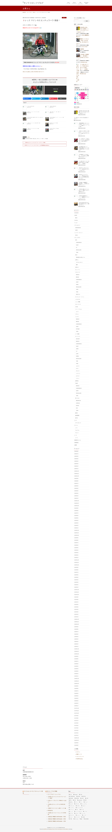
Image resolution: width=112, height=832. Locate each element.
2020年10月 (76, 624)
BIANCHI (77, 274)
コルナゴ (83, 805)
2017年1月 (76, 735)
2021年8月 (76, 599)
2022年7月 (76, 572)
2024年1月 (76, 527)
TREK (31, 138)
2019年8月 (76, 658)
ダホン (77, 809)
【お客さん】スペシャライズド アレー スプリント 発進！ (35, 142)
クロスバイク (77, 272)
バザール (76, 314)
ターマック (72, 809)
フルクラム (77, 430)
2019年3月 (76, 671)
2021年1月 (76, 616)
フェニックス (83, 813)
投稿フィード (79, 754)
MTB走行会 (50, 810)
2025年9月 (76, 478)
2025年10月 (76, 476)
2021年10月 (76, 594)
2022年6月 (76, 574)
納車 (77, 264)
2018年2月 (76, 703)
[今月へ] (86, 88)
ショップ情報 (77, 301)
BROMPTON (78, 400)
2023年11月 (76, 532)
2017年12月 (76, 708)
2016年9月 (76, 742)
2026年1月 (76, 468)
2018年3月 (76, 700)
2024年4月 (76, 520)
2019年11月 (76, 651)
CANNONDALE (78, 227)
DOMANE (71, 798)
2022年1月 (76, 587)
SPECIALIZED (78, 249)
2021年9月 (76, 597)
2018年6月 (76, 693)
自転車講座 (77, 415)
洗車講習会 (76, 442)
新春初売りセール (77, 440)
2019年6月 (76, 663)
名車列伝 (76, 380)
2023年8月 (76, 540)
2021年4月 (76, 609)
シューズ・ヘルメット (78, 232)
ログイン (78, 751)
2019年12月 (76, 648)
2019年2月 (76, 673)
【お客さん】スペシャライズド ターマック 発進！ (33, 128)
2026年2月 (76, 466)
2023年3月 (76, 552)
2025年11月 (76, 473)
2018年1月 (76, 705)
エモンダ (71, 803)
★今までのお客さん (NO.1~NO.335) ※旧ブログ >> (33, 71)
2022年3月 (76, 582)
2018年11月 (76, 681)
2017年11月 (76, 710)
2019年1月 (76, 676)
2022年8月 (76, 569)
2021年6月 (76, 604)
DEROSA (84, 796)
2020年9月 (76, 626)
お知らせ (76, 267)
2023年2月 (76, 555)
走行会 (76, 417)
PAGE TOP (108, 806)
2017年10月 (76, 713)
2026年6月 (76, 456)
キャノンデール (84, 803)
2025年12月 (76, 471)
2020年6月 (76, 634)
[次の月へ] (88, 88)
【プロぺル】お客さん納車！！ (31, 106)
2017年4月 (76, 727)
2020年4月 (76, 639)
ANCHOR (78, 338)
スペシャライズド (80, 807)
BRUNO (77, 277)
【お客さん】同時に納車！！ (53, 106)
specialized (80, 800)
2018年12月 (76, 678)
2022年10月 (76, 564)
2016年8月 (76, 745)
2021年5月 (76, 606)
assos (71, 794)
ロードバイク (77, 336)
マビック (76, 432)
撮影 (47, 138)
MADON (27, 138)
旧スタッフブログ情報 (52, 791)
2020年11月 (76, 621)
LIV (76, 351)
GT (76, 247)
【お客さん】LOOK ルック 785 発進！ (54, 128)
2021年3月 (76, 611)
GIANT (77, 326)
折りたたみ (85, 62)
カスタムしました (79, 262)
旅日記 (76, 412)
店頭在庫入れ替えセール (80, 257)
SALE (83, 35)
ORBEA (77, 356)
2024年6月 (76, 515)
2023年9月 (76, 537)
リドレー (77, 378)
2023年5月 (76, 547)
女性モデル (78, 294)
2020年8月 (76, 629)
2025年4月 (76, 490)
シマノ (76, 427)
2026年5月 (76, 458)
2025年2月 (76, 495)
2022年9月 (76, 567)
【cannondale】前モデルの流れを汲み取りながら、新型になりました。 (84, 203)
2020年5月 (76, 636)
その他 (76, 306)
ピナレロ (77, 375)
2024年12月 (76, 500)
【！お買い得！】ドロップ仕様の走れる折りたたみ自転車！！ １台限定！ (84, 162)
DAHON (77, 405)
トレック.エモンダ (78, 811)
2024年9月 (76, 508)
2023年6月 (76, 545)
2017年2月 (76, 732)
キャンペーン (77, 269)
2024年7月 (76, 513)
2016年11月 (76, 740)
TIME (77, 361)
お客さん (64, 17)
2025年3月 (76, 493)
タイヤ (77, 311)
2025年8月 (76, 480)
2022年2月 (76, 584)
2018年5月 (76, 695)
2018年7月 (76, 690)
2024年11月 (76, 503)
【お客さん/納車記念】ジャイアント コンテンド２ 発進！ (57, 117)
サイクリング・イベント (79, 296)
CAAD (81, 794)
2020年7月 (76, 631)
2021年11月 (76, 592)
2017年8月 (76, 718)
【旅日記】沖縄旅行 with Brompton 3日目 (57, 816)
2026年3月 (76, 463)
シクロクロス (77, 299)
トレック (39, 138)
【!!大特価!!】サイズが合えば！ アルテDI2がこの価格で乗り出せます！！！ (84, 155)
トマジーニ (78, 373)
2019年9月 (76, 656)
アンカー (76, 222)
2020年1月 (76, 646)
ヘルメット (79, 815)
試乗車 (75, 445)
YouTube (76, 220)
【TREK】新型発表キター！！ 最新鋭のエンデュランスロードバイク (84, 197)
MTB (70, 800)
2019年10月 (76, 653)
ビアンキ (71, 813)
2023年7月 (76, 542)
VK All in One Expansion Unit (59, 829)
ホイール (76, 425)
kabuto (76, 235)
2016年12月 (76, 737)
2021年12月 (76, 589)
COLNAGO (76, 212)
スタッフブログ (84, 46)
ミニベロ (76, 316)
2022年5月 (76, 577)
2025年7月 (76, 483)
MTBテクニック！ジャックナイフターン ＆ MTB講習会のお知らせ (37, 145)
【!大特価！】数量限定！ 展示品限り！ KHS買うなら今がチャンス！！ (84, 183)
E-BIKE (75, 215)
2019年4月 (76, 668)
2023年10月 (76, 535)
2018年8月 (76, 688)
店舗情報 (82, 49)
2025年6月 (76, 485)
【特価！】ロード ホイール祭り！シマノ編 (57, 808)
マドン (44, 138)
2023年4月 (76, 550)
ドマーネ (85, 811)
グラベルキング (78, 422)
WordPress (45, 829)
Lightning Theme (51, 829)
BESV (76, 217)
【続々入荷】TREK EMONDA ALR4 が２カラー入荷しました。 (35, 117)
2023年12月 (76, 530)
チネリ (77, 368)
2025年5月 (76, 488)
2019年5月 (76, 666)
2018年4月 (76, 698)
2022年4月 (76, 579)
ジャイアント (72, 807)
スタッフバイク (78, 304)
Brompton (76, 794)
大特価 (83, 817)
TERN (77, 289)
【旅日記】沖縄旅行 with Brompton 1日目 (57, 821)
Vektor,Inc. (66, 829)
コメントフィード (80, 756)
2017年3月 (76, 730)
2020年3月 (76, 641)
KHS (82, 62)
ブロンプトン (72, 815)
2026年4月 (76, 461)
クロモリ (78, 805)
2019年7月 (76, 661)
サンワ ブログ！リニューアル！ (54, 794)
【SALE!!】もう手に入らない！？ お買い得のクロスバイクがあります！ (84, 169)
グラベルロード (77, 225)
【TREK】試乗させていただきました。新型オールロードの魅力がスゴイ (84, 190)
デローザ (77, 370)
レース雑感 (77, 333)
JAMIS (76, 230)
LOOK (77, 353)
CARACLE (78, 403)
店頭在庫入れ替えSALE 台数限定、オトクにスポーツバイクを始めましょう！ (84, 112)
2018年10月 (76, 683)
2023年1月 (76, 557)
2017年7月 (76, 720)
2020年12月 (76, 619)
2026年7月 (76, 453)
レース (75, 435)
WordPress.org (79, 758)
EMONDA (77, 798)
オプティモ (77, 803)
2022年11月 (76, 562)
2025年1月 (76, 498)
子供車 (76, 383)
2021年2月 (76, 614)
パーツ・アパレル (78, 309)
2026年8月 (76, 451)
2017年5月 (76, 725)
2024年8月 (76, 510)
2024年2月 (76, 525)
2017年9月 (76, 715)
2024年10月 (76, 505)
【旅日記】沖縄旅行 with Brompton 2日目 (57, 818)
